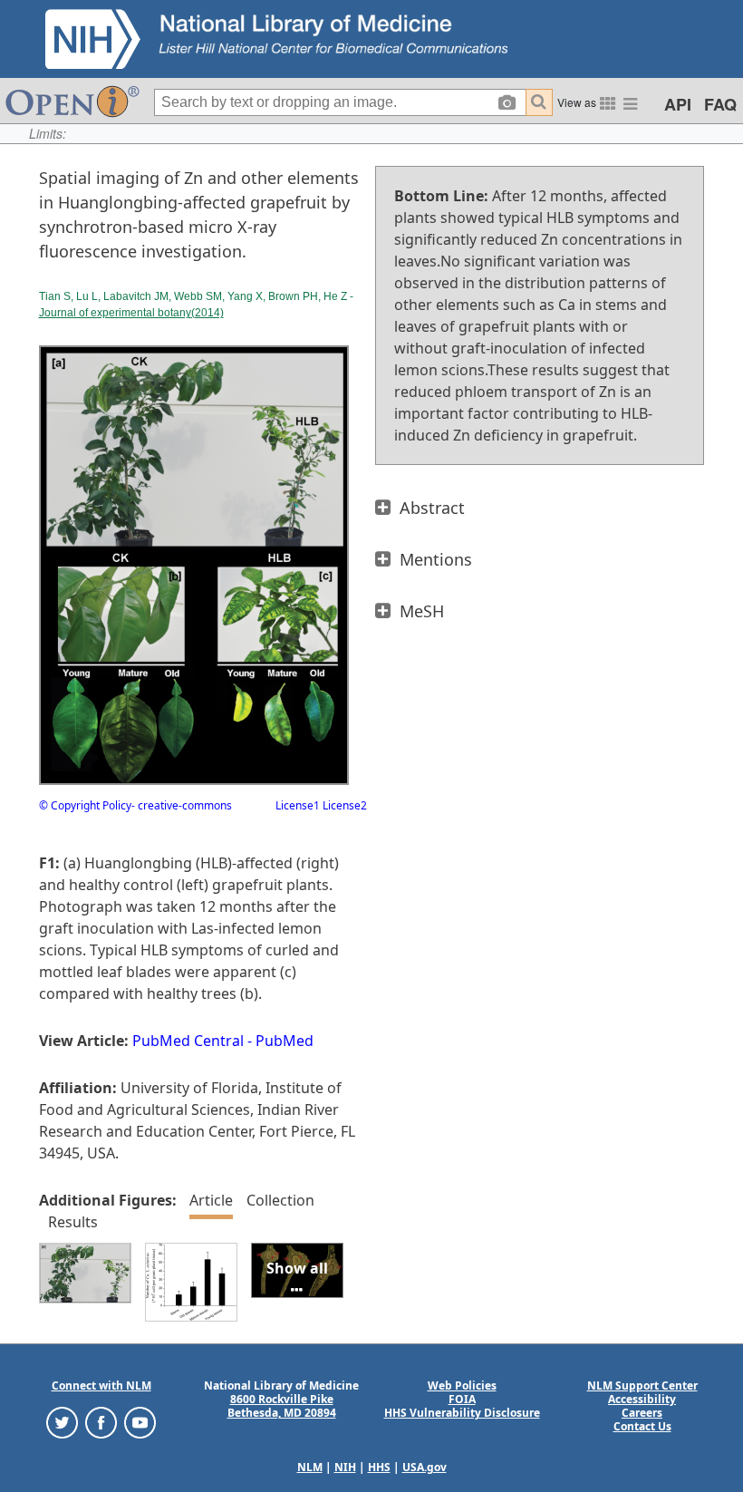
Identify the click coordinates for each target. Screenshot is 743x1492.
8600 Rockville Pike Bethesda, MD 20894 (281, 1405)
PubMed (285, 1041)
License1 (297, 805)
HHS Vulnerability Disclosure (462, 1412)
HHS (379, 1467)
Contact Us (642, 1426)
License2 (343, 805)
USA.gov (424, 1467)
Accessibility (642, 1399)
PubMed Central (188, 1041)
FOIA (462, 1399)
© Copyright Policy (85, 805)
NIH (345, 1467)
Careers (642, 1412)
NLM (310, 1467)
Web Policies (462, 1385)
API (677, 104)
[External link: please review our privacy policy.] (62, 1421)
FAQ (720, 104)
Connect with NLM (101, 1385)
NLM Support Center (642, 1385)
